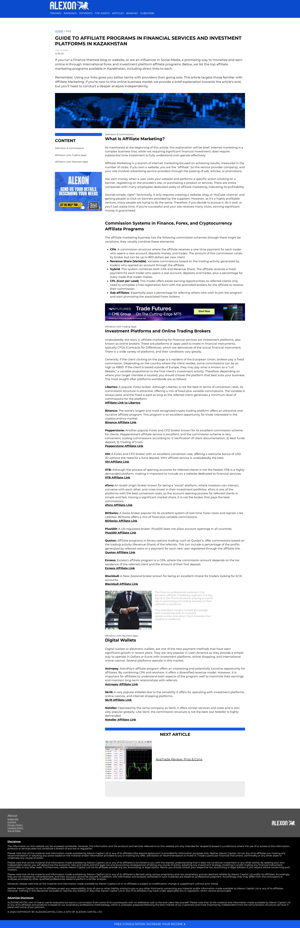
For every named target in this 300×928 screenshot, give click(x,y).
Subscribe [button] (13, 819)
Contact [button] (12, 822)
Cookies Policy (15, 828)
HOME (59, 31)
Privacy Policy (15, 825)
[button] (147, 13)
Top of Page (14, 830)
